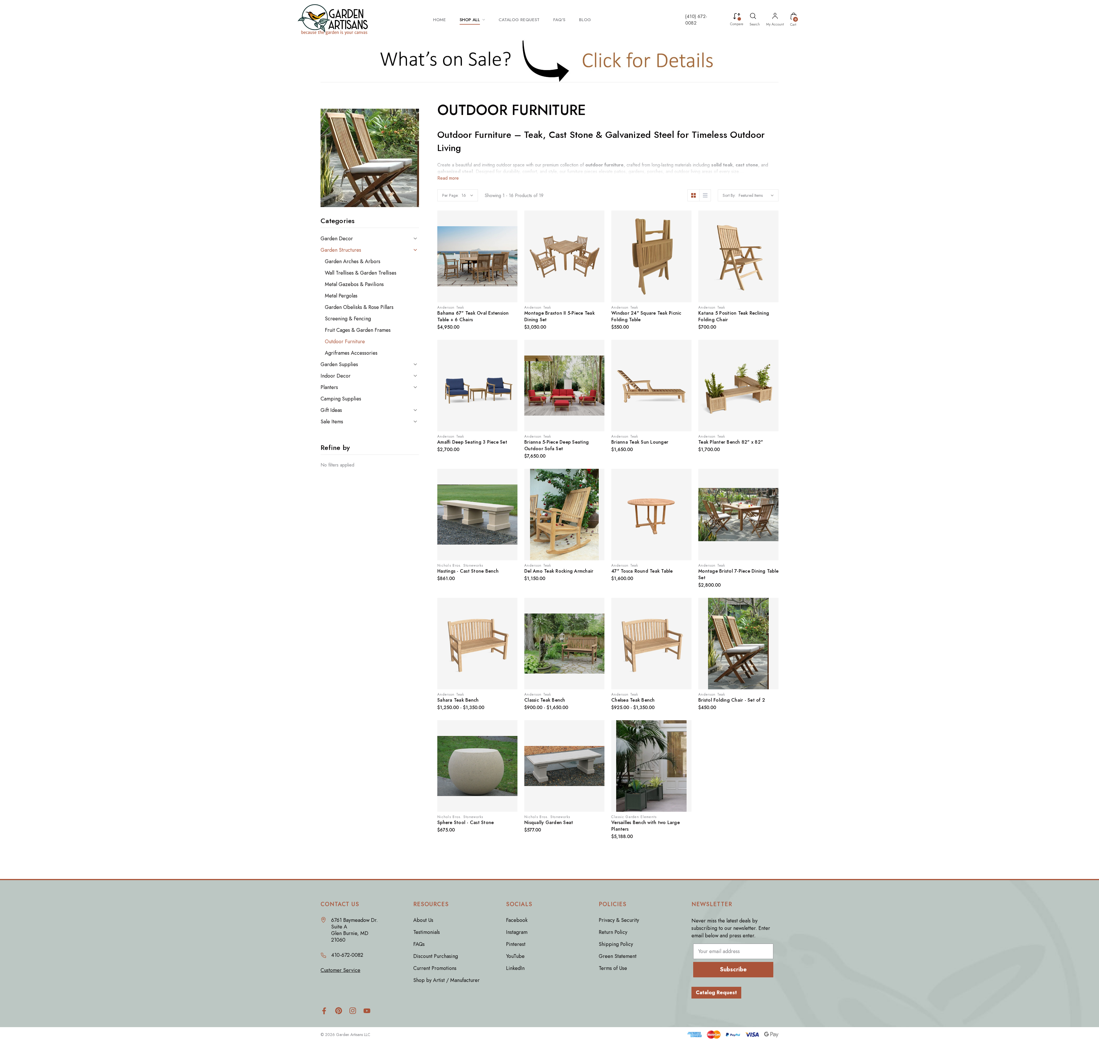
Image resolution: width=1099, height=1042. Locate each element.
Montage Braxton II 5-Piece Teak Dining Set (559, 316)
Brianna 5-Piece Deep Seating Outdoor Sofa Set (556, 445)
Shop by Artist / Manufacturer (446, 980)
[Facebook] (324, 1010)
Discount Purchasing (435, 956)
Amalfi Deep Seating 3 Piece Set (472, 442)
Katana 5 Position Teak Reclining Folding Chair (733, 316)
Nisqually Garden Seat (548, 822)
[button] (549, 60)
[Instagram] (352, 1010)
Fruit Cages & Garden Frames (358, 330)
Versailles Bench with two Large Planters (645, 825)
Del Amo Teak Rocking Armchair (558, 571)
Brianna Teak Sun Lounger (639, 442)
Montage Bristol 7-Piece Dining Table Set (738, 574)
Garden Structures (341, 250)
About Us (423, 920)
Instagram (516, 932)
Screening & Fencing (348, 318)
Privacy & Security (619, 920)
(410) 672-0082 (696, 19)
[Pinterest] (338, 1010)
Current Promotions (434, 968)
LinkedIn (515, 968)
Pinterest (515, 944)
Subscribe (733, 969)
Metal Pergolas (341, 295)
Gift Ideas (331, 410)
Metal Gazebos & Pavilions (354, 284)
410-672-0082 (347, 955)
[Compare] (736, 17)
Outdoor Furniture (345, 341)
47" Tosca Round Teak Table (642, 571)
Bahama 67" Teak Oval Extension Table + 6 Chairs (473, 316)
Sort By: (729, 195)
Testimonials (426, 932)
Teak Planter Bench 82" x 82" (730, 442)
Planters (329, 387)
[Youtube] (367, 1010)
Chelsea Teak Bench (633, 700)
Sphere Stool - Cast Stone (465, 822)
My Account (775, 24)
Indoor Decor (336, 376)
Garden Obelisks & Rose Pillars (359, 307)
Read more (448, 178)
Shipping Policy (616, 944)
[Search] (753, 17)
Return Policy (613, 932)
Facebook (516, 920)
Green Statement (618, 956)
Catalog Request (716, 992)
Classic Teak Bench (544, 700)
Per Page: (450, 195)
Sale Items (332, 421)
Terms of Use (613, 968)
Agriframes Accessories (351, 353)
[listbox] (756, 195)
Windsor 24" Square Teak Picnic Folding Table (646, 316)
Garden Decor (337, 238)
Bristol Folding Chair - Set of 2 (731, 700)
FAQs (419, 944)
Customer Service (340, 970)
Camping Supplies (341, 398)
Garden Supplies (339, 364)
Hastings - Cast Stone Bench (468, 571)
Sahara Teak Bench (458, 700)
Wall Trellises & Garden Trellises (360, 273)
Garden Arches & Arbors (352, 261)
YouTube (515, 956)
